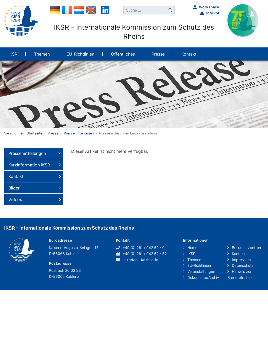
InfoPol (212, 13)
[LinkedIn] (105, 9)
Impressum (241, 259)
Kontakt (16, 176)
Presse (53, 133)
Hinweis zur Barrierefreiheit (240, 274)
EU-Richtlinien (198, 265)
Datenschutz (242, 265)
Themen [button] (42, 54)
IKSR (191, 253)
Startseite (34, 133)
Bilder (14, 188)
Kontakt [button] (189, 54)
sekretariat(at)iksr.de (140, 259)
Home (191, 247)
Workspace (209, 7)
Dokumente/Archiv (202, 277)
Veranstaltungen (200, 271)
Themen (193, 259)
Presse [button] (158, 54)
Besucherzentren (246, 247)
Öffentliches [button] (123, 54)
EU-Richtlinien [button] (80, 54)
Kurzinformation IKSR (29, 164)
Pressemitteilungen (79, 133)
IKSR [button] (12, 54)
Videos (15, 199)
